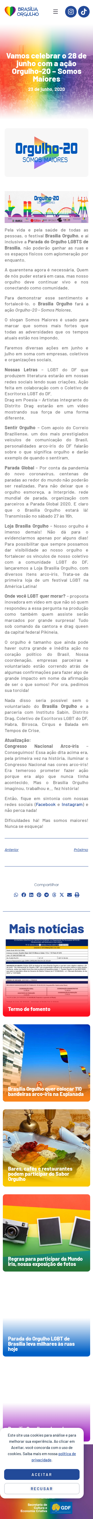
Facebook (46, 804)
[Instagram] (71, 12)
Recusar (42, 1488)
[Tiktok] (84, 12)
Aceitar (42, 1474)
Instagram (72, 804)
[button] (16, 895)
